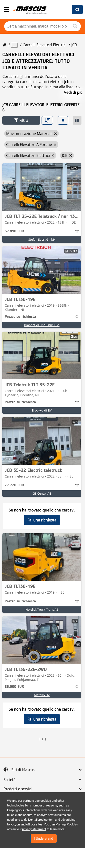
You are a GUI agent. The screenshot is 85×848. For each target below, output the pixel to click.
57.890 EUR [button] (14, 231)
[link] (41, 187)
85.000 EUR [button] (14, 687)
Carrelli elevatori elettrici (44, 44)
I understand (43, 838)
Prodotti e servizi (18, 789)
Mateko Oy (42, 695)
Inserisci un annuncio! (77, 9)
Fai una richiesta (41, 520)
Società (10, 780)
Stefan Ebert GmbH (41, 239)
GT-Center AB (42, 493)
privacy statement (34, 829)
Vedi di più (73, 92)
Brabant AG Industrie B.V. (42, 325)
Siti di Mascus (22, 770)
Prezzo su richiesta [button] (20, 317)
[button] (21, 120)
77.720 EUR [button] (14, 485)
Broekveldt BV (42, 410)
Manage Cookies (66, 824)
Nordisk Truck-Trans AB (42, 609)
